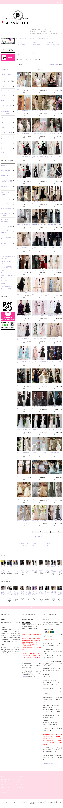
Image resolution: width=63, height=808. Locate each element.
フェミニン (20, 47)
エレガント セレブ (51, 42)
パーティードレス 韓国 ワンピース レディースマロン (25, 38)
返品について (4, 784)
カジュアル (20, 42)
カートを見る (19, 784)
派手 (18, 54)
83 (58, 531)
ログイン (18, 781)
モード (48, 54)
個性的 (33, 52)
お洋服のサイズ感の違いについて (8, 271)
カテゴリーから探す (11, 6)
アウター (34, 543)
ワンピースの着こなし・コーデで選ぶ (42, 38)
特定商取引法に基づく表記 (7, 787)
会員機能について (5, 283)
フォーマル (34, 42)
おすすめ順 (51, 64)
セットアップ (49, 545)
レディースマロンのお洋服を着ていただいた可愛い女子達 (8, 287)
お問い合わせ (19, 787)
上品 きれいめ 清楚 (36, 44)
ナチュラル (34, 47)
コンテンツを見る (32, 6)
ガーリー (49, 47)
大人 (18, 52)
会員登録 (18, 779)
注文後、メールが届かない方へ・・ (8, 276)
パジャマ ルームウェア (22, 545)
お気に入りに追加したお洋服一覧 (8, 262)
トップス (49, 543)
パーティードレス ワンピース (23, 543)
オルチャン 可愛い (21, 44)
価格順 (56, 64)
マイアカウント (20, 776)
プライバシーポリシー (6, 790)
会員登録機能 (25, 676)
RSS (2, 793)
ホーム (3, 6)
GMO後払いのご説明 (48, 763)
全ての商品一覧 (4, 69)
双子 (33, 54)
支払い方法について (5, 779)
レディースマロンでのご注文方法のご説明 (8, 257)
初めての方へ (4, 280)
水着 (33, 545)
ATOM (5, 793)
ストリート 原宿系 (50, 52)
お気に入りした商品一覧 (6, 74)
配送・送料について (5, 781)
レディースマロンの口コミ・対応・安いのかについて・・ (8, 267)
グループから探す (22, 6)
